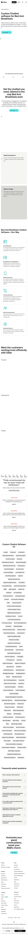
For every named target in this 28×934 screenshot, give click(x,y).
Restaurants (20, 707)
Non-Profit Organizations (10, 680)
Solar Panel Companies (20, 730)
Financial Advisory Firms (9, 629)
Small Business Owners (8, 562)
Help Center (16, 900)
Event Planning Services (20, 622)
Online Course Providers (10, 683)
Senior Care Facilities (8, 727)
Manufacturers (10, 666)
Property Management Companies (14, 697)
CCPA (19, 917)
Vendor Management (18, 871)
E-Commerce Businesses (14, 619)
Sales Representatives (8, 555)
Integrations (3, 909)
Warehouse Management (19, 873)
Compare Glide (4, 905)
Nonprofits (21, 680)
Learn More (21, 928)
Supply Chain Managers (8, 737)
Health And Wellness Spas (14, 636)
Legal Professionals (8, 663)
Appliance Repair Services (9, 582)
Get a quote (5, 32)
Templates (16, 894)
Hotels (21, 646)
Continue (20, 930)
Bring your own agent (5, 867)
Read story (6, 390)
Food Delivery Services (9, 633)
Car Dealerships (18, 592)
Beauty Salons (12, 589)
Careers (2, 896)
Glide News (16, 907)
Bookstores (21, 589)
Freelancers (13, 552)
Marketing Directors (9, 670)
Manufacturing (4, 879)
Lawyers (6, 552)
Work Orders (16, 883)
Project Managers (14, 693)
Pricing (2, 894)
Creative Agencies (16, 602)
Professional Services (5, 888)
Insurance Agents (10, 559)
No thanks (8, 930)
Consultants (21, 552)
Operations (21, 683)
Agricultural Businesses (14, 579)
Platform (3, 865)
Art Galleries (22, 582)
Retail (2, 882)
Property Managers (9, 569)
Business (3, 873)
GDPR (15, 917)
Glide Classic (4, 913)
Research (3, 901)
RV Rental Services (20, 717)
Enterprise (3, 875)
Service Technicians (7, 730)
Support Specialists (21, 737)
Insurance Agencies (10, 656)
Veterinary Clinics (22, 747)
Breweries (8, 592)
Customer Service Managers (14, 606)
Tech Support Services (18, 740)
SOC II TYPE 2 (10, 917)
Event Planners (20, 569)
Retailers (9, 713)
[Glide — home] (4, 2)
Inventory (16, 865)
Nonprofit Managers (21, 562)
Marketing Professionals (9, 565)
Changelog (3, 911)
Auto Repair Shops (7, 585)
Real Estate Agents (20, 555)
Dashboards (16, 879)
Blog (2, 898)
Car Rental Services (8, 596)
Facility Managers (18, 626)
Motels (8, 676)
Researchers (21, 703)
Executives (8, 626)
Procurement (16, 869)
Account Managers (8, 572)
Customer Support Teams (14, 609)
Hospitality (3, 886)
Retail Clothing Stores (18, 710)
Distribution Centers (11, 616)
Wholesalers (21, 757)
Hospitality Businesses (11, 646)
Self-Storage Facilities (16, 723)
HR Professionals (9, 649)
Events (15, 905)
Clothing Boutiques (20, 596)
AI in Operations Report (19, 909)
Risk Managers (17, 713)
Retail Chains (7, 710)
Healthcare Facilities (14, 639)
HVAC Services (19, 649)
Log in (19, 2)
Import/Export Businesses (14, 653)
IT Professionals (10, 660)
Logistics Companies (20, 663)
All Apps (16, 888)
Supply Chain (4, 877)
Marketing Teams (20, 670)
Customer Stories (17, 896)
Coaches (6, 599)
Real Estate (3, 884)
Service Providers (20, 727)
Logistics (16, 867)
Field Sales (16, 885)
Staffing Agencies (8, 734)
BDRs (5, 589)
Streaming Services (19, 734)
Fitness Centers (21, 629)
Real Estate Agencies (7, 700)
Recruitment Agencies (9, 703)
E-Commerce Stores (7, 622)
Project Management (18, 875)
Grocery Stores (21, 633)
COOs (8, 602)
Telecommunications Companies (14, 744)
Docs (15, 898)
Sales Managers (7, 720)
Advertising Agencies (10, 575)
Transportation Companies (8, 747)
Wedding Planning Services (14, 754)
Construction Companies (17, 599)
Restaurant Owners (10, 707)
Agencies (20, 575)
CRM (15, 881)
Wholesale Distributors (9, 757)
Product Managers (20, 690)
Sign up (14, 2)
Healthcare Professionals (14, 643)
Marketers (18, 666)
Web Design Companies (14, 750)
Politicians (20, 686)
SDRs (7, 723)
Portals (15, 877)
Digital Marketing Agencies (14, 612)
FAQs (2, 907)
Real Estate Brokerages (20, 700)
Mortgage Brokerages (8, 673)
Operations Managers (10, 686)
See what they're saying (14, 490)
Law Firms (19, 660)
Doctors (20, 616)
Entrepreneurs (21, 565)
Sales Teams (16, 720)
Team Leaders (7, 740)
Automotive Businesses (20, 585)
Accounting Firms (19, 572)
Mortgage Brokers (20, 673)
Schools (23, 720)
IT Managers (20, 656)
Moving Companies (17, 676)
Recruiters (19, 559)
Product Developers (8, 690)
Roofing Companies (8, 717)
